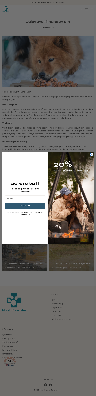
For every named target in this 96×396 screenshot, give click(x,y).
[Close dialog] (91, 154)
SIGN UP (25, 205)
